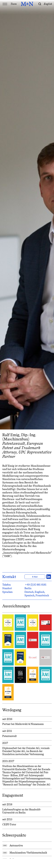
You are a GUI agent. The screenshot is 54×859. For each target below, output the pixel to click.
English (48, 4)
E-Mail (35, 576)
